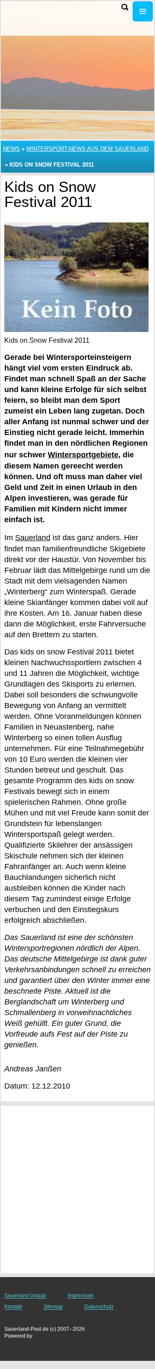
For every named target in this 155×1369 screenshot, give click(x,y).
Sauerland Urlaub (25, 1296)
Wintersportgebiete (83, 454)
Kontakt (13, 1307)
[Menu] (143, 11)
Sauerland (32, 537)
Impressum (80, 1296)
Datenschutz (99, 1307)
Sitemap (53, 1307)
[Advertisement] (77, 1189)
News (11, 149)
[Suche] (124, 7)
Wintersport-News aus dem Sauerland (87, 149)
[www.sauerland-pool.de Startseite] (32, 12)
